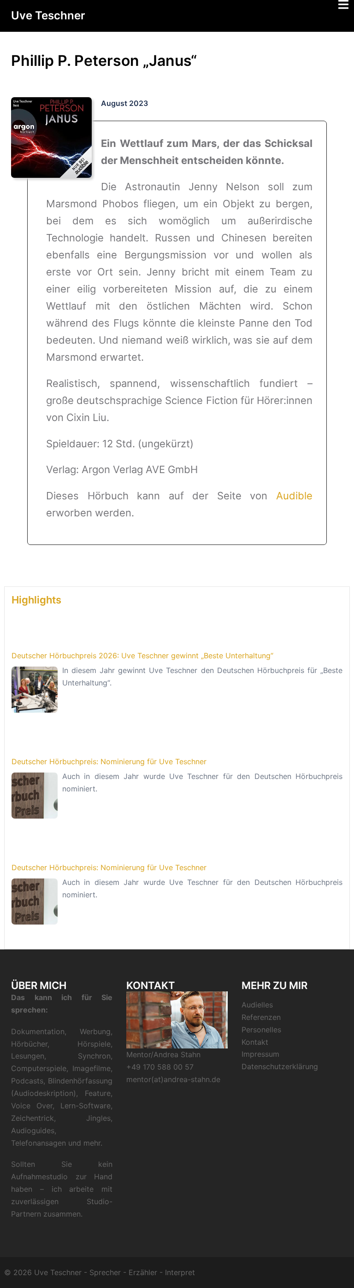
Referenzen (261, 1017)
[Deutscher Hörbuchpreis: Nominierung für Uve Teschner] (35, 796)
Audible (294, 496)
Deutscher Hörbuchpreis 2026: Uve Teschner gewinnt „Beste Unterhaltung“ (142, 655)
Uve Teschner (48, 15)
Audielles (257, 1004)
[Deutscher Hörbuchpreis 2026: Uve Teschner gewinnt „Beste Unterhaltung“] (35, 690)
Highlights (36, 600)
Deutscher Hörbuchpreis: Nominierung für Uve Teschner (109, 761)
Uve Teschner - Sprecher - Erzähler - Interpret (114, 1272)
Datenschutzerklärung (280, 1066)
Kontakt (255, 1042)
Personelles (261, 1029)
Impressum (260, 1054)
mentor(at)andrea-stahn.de (173, 1079)
